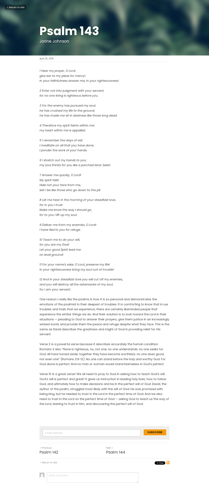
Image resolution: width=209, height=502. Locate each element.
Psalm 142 (49, 452)
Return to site (16, 7)
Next (108, 447)
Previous (47, 447)
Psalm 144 (115, 452)
